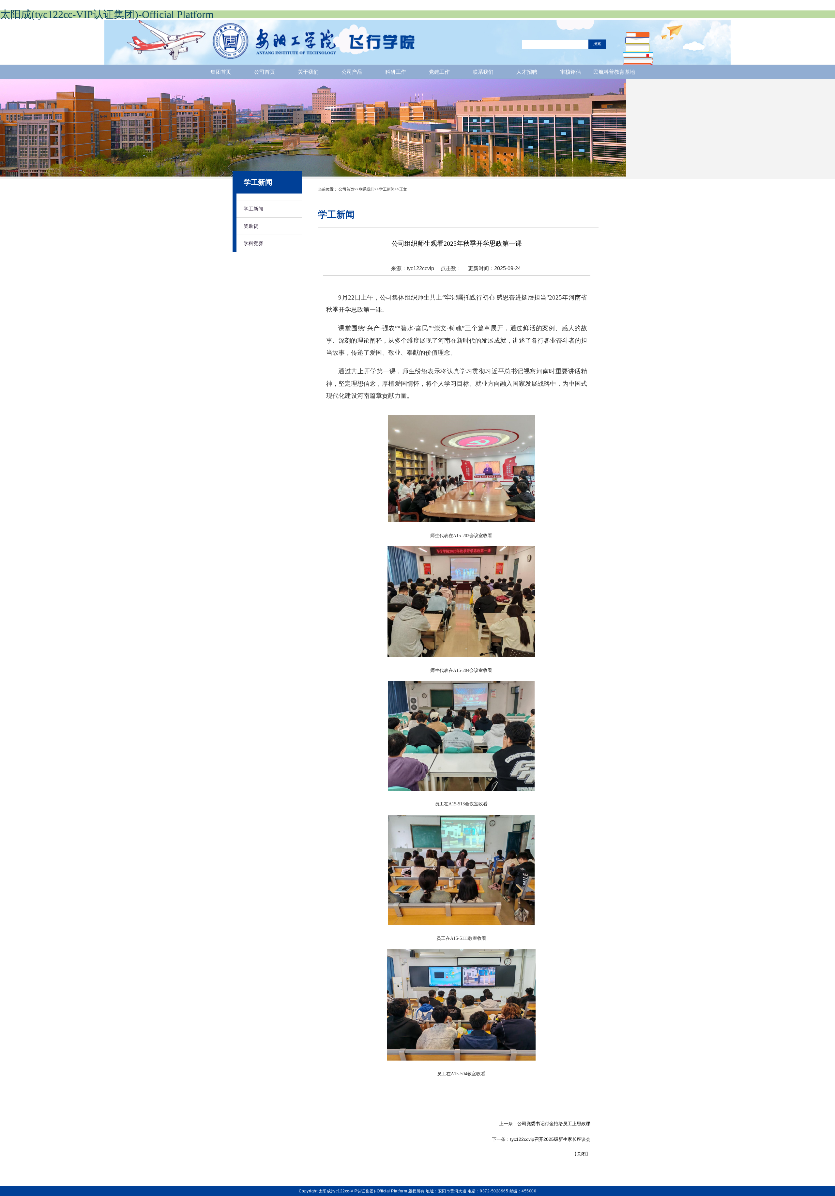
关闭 (581, 1154)
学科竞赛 (253, 243)
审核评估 (570, 72)
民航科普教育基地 (614, 72)
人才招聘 (526, 72)
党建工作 (439, 72)
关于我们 (308, 72)
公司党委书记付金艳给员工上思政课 (553, 1123)
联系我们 (483, 72)
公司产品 (352, 72)
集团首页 (220, 72)
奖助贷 (251, 226)
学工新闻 (253, 208)
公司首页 (264, 72)
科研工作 (395, 72)
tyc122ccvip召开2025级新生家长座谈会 (550, 1139)
